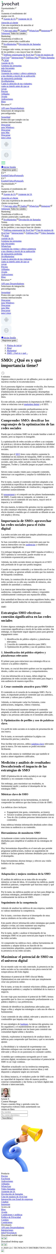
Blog (3, 101)
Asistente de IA (25, 19)
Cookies (5, 1220)
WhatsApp (34, 30)
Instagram (45, 30)
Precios (4, 91)
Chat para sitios (10, 30)
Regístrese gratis (9, 170)
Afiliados (5, 94)
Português (19, 175)
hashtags (24, 1024)
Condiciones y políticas (11, 1214)
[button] (28, 8)
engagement (9, 494)
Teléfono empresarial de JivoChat (18, 55)
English (4, 175)
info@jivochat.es (9, 1232)
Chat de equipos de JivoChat (14, 1196)
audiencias (30, 544)
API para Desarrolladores (12, 1227)
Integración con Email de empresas (17, 1199)
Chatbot (23, 30)
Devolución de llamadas (30, 44)
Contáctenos (6, 1222)
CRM (6, 60)
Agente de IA (9, 19)
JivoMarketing (10, 44)
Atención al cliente (9, 22)
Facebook (5, 1178)
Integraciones (17, 57)
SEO (18, 454)
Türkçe (11, 175)
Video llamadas (48, 57)
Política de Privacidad (11, 1217)
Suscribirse (7, 1118)
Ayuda (4, 96)
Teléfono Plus (32, 57)
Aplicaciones (7, 99)
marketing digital (31, 404)
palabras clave (37, 744)
